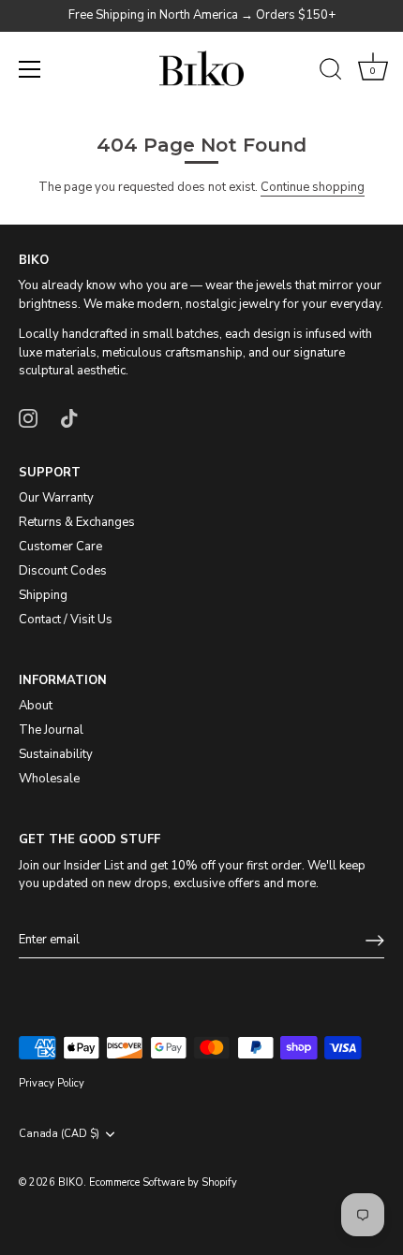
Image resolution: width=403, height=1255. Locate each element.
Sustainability (56, 754)
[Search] (330, 72)
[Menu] (30, 69)
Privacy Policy (51, 1083)
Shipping (43, 595)
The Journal (51, 730)
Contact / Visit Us (65, 619)
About (35, 705)
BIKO (70, 1182)
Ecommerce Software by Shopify (163, 1182)
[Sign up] (375, 940)
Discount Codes (63, 570)
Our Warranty (56, 497)
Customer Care (60, 546)
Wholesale (49, 778)
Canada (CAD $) (59, 1134)
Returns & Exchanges (77, 522)
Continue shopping (313, 187)
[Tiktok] (69, 417)
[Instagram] (28, 417)
